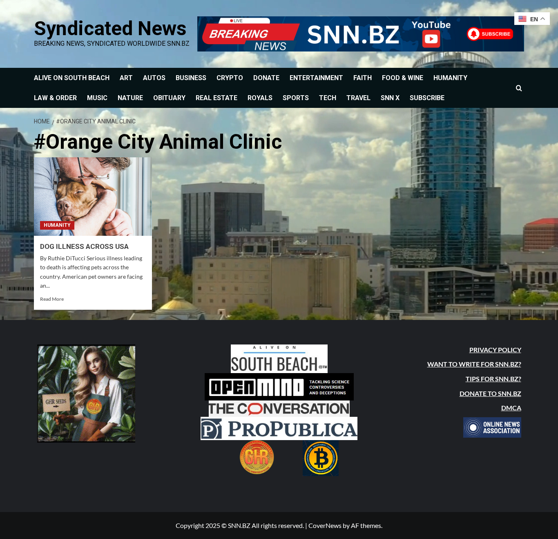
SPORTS (296, 98)
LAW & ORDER (55, 98)
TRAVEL (358, 98)
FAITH (362, 78)
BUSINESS (191, 78)
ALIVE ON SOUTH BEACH (71, 78)
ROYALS (260, 98)
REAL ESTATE (216, 98)
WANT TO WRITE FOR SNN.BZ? (474, 364)
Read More (52, 299)
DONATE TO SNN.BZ (490, 393)
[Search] (519, 88)
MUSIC (97, 98)
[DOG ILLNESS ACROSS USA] (93, 196)
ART (126, 78)
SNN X (390, 98)
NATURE (130, 98)
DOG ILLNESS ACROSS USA (84, 246)
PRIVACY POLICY (495, 349)
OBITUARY (169, 98)
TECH (327, 98)
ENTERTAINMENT (316, 78)
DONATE (266, 78)
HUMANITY (450, 78)
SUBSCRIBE (427, 98)
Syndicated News (110, 28)
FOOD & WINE (402, 78)
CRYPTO (230, 78)
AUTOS (154, 78)
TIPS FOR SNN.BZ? (493, 378)
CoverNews (324, 525)
